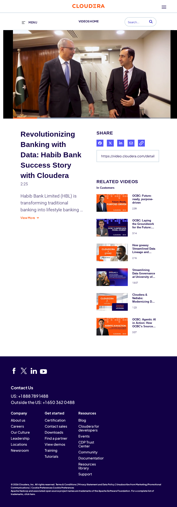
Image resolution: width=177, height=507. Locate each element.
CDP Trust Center (86, 444)
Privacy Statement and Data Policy (96, 484)
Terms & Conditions (66, 484)
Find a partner (56, 438)
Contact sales (56, 426)
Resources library (87, 466)
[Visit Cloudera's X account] (25, 371)
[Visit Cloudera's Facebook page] (15, 371)
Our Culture (20, 432)
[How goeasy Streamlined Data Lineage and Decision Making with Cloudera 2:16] (112, 262)
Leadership (20, 438)
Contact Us (22, 387)
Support (85, 474)
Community (88, 452)
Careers (17, 426)
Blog (82, 420)
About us (18, 420)
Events (84, 436)
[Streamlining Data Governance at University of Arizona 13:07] (112, 286)
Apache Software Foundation (114, 491)
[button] (151, 21)
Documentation (91, 458)
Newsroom (20, 450)
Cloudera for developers (88, 428)
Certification (55, 420)
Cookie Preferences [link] (41, 487)
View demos (55, 444)
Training (51, 450)
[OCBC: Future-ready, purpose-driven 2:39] (112, 212)
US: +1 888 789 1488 (29, 396)
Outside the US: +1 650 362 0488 (43, 402)
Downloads (54, 432)
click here (29, 494)
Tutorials (51, 456)
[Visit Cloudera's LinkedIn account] (35, 371)
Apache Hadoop (19, 491)
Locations (19, 444)
